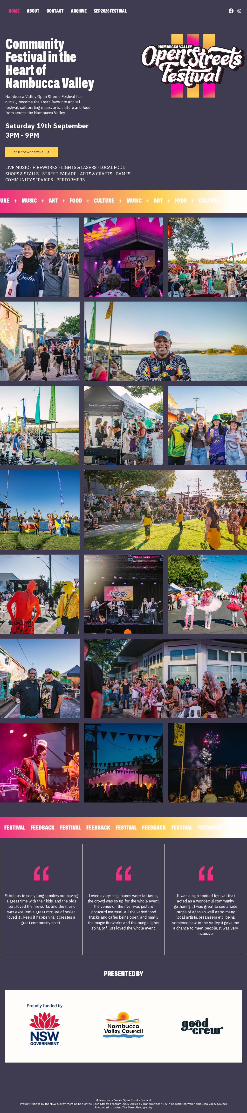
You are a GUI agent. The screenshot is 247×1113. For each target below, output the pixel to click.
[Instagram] (239, 10)
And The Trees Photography (134, 1107)
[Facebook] (231, 10)
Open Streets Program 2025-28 (113, 1104)
